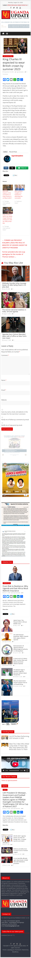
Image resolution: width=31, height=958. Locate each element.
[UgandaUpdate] (7, 156)
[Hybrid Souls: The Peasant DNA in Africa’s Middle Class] (7, 619)
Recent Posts (13, 152)
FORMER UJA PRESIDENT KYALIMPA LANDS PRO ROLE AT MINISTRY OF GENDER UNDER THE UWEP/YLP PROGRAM (14, 244)
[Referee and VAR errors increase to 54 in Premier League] (7, 848)
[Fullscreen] (27, 770)
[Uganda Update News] (3, 33)
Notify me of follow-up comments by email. (15, 420)
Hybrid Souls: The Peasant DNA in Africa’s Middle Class (20, 621)
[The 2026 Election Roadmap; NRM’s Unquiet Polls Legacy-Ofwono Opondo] (7, 634)
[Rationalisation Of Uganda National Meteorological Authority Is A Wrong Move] (7, 645)
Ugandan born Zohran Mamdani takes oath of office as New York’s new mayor (14, 336)
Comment (5, 355)
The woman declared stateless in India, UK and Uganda (14, 311)
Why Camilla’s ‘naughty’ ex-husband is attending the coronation (19, 194)
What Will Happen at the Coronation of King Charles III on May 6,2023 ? (7, 194)
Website (4, 400)
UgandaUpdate (20, 72)
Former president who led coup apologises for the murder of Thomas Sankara (13, 254)
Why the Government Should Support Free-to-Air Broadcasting (20, 682)
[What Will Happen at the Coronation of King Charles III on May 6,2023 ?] (8, 187)
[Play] (3, 770)
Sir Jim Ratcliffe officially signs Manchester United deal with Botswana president (20, 861)
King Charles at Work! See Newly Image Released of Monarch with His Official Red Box (7, 219)
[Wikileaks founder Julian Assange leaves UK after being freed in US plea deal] (15, 267)
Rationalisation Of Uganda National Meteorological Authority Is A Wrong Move (20, 648)
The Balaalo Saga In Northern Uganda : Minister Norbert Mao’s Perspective (20, 672)
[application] (15, 764)
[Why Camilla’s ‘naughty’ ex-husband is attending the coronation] (20, 187)
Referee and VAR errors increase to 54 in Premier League (20, 850)
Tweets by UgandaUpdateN (9, 780)
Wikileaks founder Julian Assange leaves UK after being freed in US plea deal (14, 285)
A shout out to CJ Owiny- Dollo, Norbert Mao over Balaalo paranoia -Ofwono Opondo (20, 661)
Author (5, 152)
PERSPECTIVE (7, 583)
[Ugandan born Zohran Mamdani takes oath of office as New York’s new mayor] (13, 318)
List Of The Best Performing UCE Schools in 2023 (19, 737)
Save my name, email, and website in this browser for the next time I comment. (14, 413)
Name (3, 380)
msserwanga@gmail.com (12, 926)
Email (3, 390)
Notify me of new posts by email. (11, 425)
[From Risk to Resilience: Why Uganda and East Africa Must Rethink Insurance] (15, 566)
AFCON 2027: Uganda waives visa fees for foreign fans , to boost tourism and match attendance (14, 839)
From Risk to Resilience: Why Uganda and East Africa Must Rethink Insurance (15, 588)
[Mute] (24, 770)
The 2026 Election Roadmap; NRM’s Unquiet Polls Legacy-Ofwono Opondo (20, 637)
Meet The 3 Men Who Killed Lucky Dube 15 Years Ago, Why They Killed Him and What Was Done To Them (19, 746)
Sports (5, 789)
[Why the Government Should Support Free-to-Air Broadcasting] (7, 680)
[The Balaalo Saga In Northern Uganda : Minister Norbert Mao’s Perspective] (7, 669)
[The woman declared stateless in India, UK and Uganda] (15, 293)
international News (8, 56)
